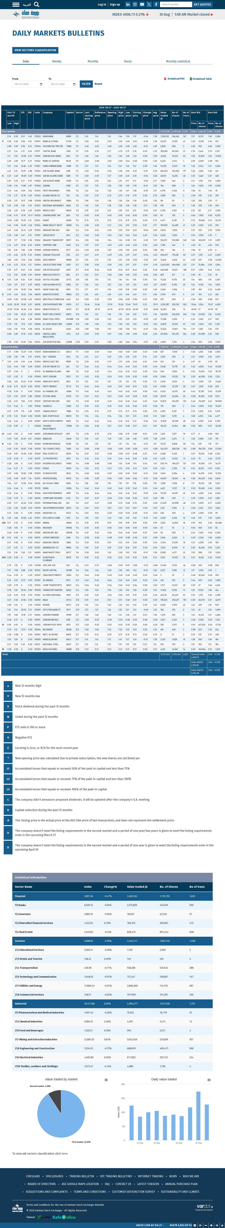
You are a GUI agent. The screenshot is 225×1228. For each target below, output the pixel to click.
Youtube (142, 4)
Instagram (135, 4)
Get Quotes (202, 4)
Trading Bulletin (81, 1176)
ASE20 (118, 1225)
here (65, 1153)
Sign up (115, 4)
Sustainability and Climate (180, 1191)
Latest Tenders (148, 1184)
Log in (102, 4)
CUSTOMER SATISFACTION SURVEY (133, 1191)
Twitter (149, 4)
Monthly (93, 61)
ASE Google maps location (80, 1184)
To (50, 78)
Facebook (156, 4)
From (15, 78)
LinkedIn (128, 4)
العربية (27, 4)
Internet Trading (150, 1176)
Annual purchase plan (181, 1184)
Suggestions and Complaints (47, 1191)
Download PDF (176, 79)
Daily (31, 61)
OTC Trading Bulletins (116, 1176)
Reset (98, 84)
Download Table (202, 78)
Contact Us (123, 1184)
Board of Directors (42, 1184)
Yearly (128, 61)
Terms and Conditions (90, 1191)
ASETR (152, 1225)
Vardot (210, 1210)
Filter (86, 84)
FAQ (107, 1184)
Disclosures (54, 1176)
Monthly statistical (178, 61)
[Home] (25, 14)
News (173, 1176)
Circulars (33, 1176)
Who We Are (191, 1176)
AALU (185, 1225)
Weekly (56, 61)
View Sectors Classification (35, 50)
